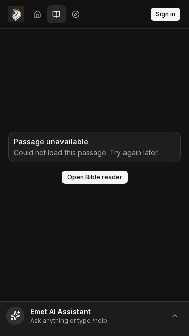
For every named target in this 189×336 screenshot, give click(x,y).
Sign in (165, 14)
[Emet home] (16, 14)
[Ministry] (76, 14)
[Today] (37, 14)
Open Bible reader (94, 177)
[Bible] (56, 14)
